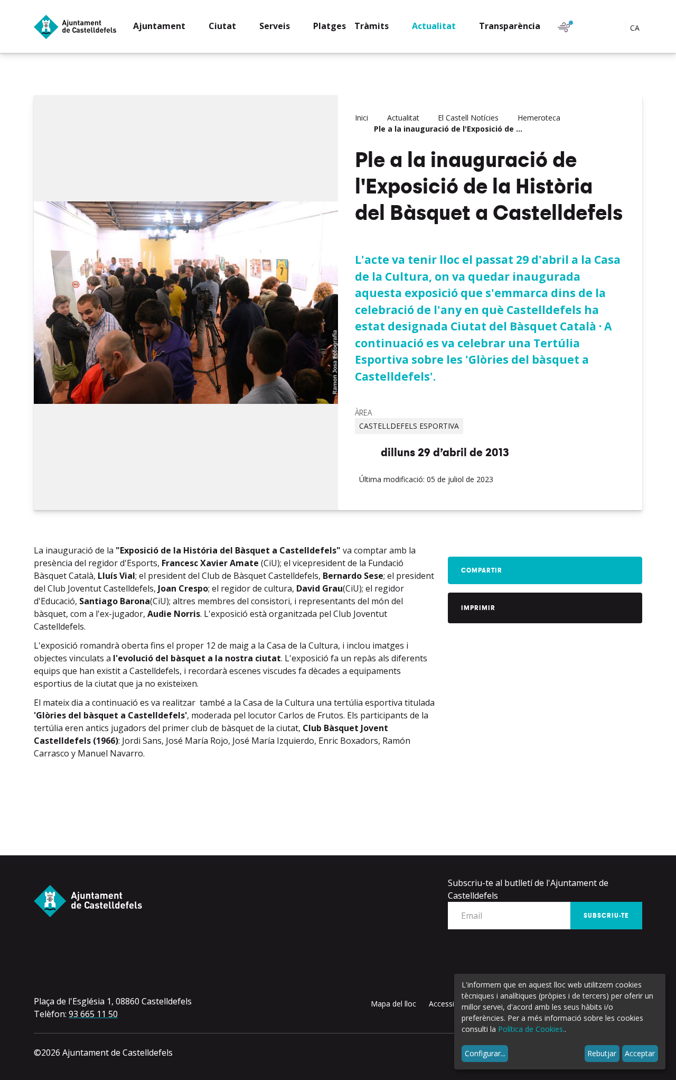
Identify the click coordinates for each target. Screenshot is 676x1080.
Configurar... (485, 1053)
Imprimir (478, 608)
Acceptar (640, 1053)
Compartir (481, 570)
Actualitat (403, 118)
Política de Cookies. (531, 1029)
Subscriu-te (606, 915)
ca (636, 28)
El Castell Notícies (468, 118)
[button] (166, 27)
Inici (361, 118)
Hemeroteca (539, 118)
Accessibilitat (451, 1004)
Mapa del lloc (393, 1004)
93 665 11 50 (93, 1014)
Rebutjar (601, 1053)
